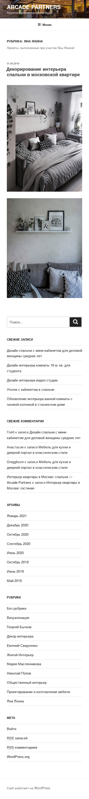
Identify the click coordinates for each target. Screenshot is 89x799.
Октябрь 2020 (18, 534)
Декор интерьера (20, 636)
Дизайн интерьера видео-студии (32, 380)
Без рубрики (16, 608)
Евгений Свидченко (22, 645)
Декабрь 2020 (17, 525)
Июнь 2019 (15, 571)
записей (17, 737)
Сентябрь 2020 (18, 543)
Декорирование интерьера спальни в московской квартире (43, 72)
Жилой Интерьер (20, 654)
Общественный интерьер (27, 682)
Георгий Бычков (19, 626)
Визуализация (18, 617)
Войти (11, 728)
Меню (47, 24)
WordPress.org (18, 756)
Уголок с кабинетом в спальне (30, 389)
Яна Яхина (15, 701)
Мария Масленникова (24, 663)
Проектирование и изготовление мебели (38, 691)
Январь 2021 (17, 515)
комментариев (22, 747)
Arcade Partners (34, 7)
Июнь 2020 (15, 552)
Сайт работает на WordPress (28, 788)
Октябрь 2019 (18, 562)
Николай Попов (19, 673)
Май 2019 (14, 580)
